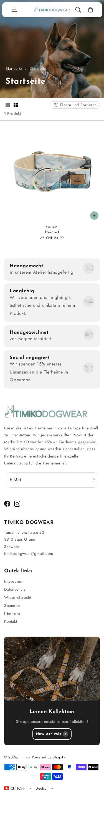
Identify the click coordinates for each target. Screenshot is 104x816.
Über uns (12, 613)
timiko (25, 757)
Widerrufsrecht (17, 597)
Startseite (14, 68)
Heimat (52, 232)
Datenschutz (15, 589)
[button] (14, 10)
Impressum (13, 581)
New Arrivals (48, 733)
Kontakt (10, 621)
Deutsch (42, 788)
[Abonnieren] (94, 479)
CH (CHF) (19, 788)
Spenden (12, 605)
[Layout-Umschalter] (7, 105)
